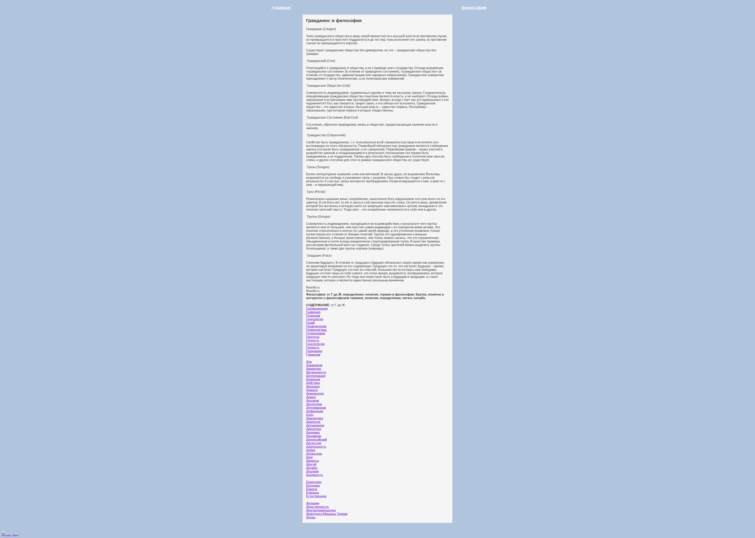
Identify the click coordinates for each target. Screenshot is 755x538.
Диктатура (313, 429)
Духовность (314, 475)
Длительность (316, 446)
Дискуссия (313, 443)
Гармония (313, 312)
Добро (310, 450)
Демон (311, 397)
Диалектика (314, 418)
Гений (310, 322)
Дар (309, 361)
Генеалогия (314, 319)
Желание (312, 503)
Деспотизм (314, 404)
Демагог (312, 390)
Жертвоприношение (321, 510)
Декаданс (313, 386)
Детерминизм (316, 407)
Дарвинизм (314, 365)
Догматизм (314, 453)
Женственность (317, 507)
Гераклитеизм (316, 326)
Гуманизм (313, 354)
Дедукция (313, 379)
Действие (313, 383)
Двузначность (316, 372)
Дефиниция (314, 411)
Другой (311, 464)
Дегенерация (315, 376)
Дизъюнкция (315, 425)
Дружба (311, 468)
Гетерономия (315, 333)
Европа (311, 489)
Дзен (309, 414)
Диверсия (313, 422)
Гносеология (315, 344)
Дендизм (312, 400)
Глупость (312, 340)
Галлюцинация (317, 308)
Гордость (312, 347)
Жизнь (311, 517)
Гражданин (314, 351)
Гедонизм (313, 315)
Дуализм (312, 471)
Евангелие (314, 482)
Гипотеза (312, 337)
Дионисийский (316, 439)
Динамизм (313, 436)
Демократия (315, 393)
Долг (309, 457)
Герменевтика (316, 330)
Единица (312, 492)
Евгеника (313, 485)
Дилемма (313, 432)
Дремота (312, 460)
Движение (313, 368)
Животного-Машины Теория (326, 514)
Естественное (316, 496)
